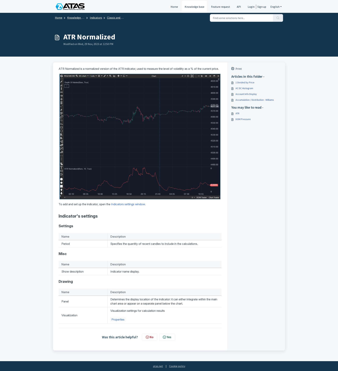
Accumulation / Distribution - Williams (255, 99)
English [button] (275, 6)
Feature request (220, 6)
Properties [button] (117, 319)
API (239, 6)
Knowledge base (194, 6)
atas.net (158, 366)
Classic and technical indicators (126, 17)
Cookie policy (177, 366)
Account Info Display (246, 94)
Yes (169, 337)
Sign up (261, 6)
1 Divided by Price (245, 82)
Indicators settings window (128, 204)
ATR (237, 113)
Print (239, 68)
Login (251, 6)
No (152, 337)
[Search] (278, 18)
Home (174, 6)
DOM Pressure (243, 119)
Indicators (96, 17)
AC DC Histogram (244, 88)
